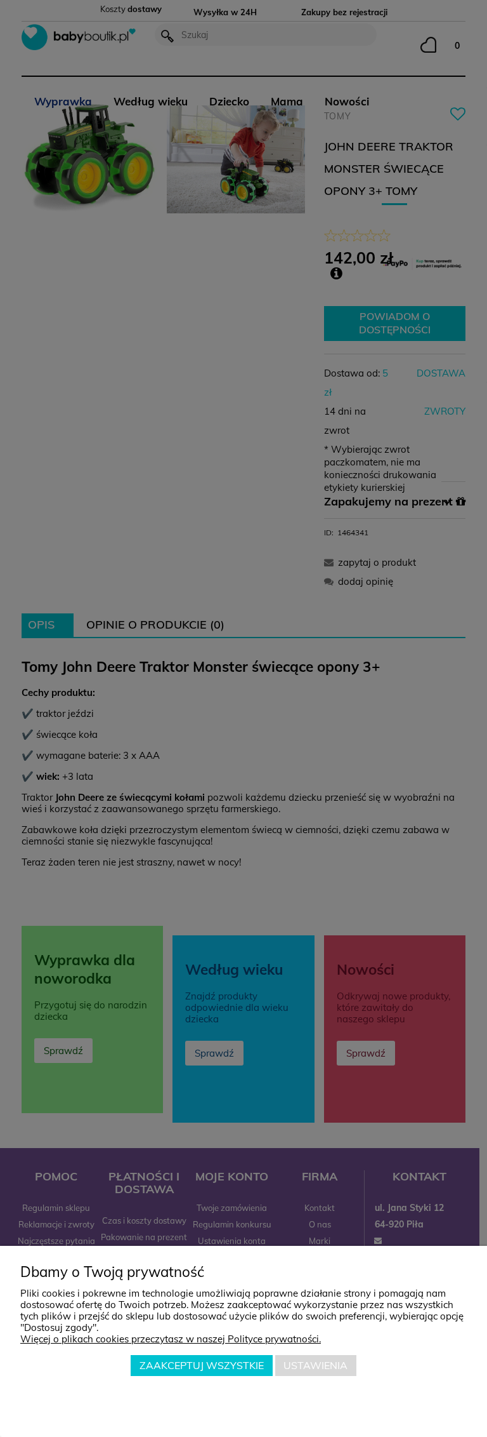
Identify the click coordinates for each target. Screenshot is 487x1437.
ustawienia (315, 1365)
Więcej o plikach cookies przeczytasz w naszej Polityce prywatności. (170, 1339)
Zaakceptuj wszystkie (202, 1365)
